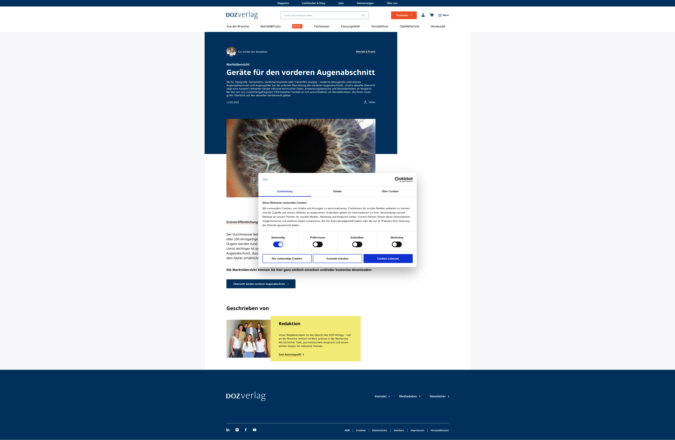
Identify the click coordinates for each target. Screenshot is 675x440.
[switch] (318, 244)
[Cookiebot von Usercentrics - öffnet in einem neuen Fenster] (397, 179)
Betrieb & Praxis (365, 51)
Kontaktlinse (379, 26)
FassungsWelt (350, 26)
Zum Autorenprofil (290, 354)
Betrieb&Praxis (271, 26)
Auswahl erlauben (337, 258)
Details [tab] (337, 191)
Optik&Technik (409, 26)
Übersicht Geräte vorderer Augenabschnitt (259, 283)
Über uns (392, 3)
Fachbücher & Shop (313, 3)
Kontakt (381, 396)
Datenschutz (379, 430)
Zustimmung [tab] (285, 191)
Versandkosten (440, 430)
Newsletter (438, 396)
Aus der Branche (238, 26)
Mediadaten (408, 396)
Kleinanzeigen (365, 3)
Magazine (283, 3)
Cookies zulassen (388, 258)
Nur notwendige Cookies (287, 258)
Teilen (371, 102)
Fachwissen (322, 26)
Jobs (341, 3)
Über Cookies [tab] (390, 191)
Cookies (361, 430)
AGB (347, 430)
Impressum (417, 430)
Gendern (399, 430)
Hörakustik (438, 26)
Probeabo (402, 15)
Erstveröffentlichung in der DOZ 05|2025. (257, 222)
